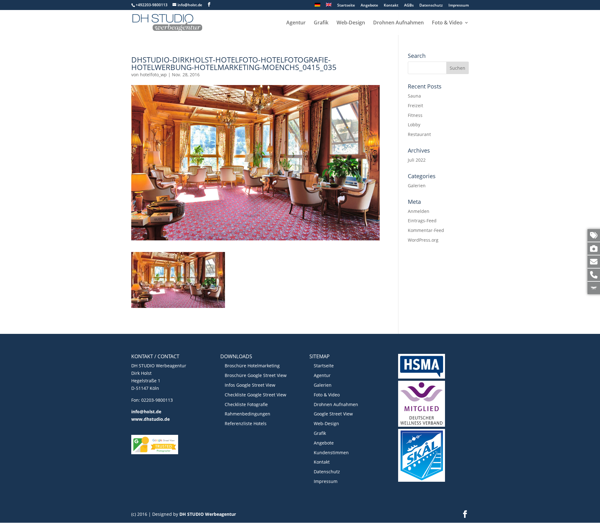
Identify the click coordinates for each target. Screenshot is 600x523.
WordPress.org (423, 240)
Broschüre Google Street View (256, 375)
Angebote (369, 5)
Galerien (417, 186)
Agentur (296, 23)
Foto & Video (447, 23)
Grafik (321, 23)
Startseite (346, 5)
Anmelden (418, 211)
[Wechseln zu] (317, 6)
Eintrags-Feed (422, 221)
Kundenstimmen (331, 452)
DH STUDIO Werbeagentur (207, 514)
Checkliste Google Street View (255, 395)
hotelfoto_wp (153, 75)
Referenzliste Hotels (246, 423)
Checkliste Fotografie (246, 404)
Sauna (414, 96)
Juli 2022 (417, 160)
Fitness (415, 115)
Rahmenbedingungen (247, 414)
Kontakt (391, 5)
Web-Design (351, 23)
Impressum (458, 5)
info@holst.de (146, 412)
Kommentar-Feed (426, 230)
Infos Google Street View (250, 385)
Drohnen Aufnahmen (398, 23)
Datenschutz (431, 5)
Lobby (414, 125)
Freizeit (415, 105)
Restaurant (419, 134)
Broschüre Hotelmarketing (252, 366)
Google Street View (333, 414)
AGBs (409, 5)
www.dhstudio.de (150, 419)
